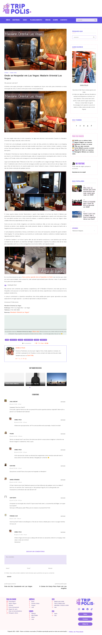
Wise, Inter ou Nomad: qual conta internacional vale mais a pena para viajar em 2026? (89, 191)
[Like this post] (36, 343)
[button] (6, 380)
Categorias (75, 228)
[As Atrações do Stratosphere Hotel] (57, 379)
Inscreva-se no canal (79, 172)
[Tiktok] (91, 126)
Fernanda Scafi (14, 516)
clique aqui (35, 331)
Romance (36, 339)
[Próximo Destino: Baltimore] (14, 379)
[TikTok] (91, 609)
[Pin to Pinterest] (41, 343)
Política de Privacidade (76, 632)
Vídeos (47, 20)
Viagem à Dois (43, 339)
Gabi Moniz (12, 465)
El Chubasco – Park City (33, 383)
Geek (25, 20)
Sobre (55, 20)
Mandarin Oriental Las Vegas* (19, 312)
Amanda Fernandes (15, 479)
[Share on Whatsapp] (44, 343)
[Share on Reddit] (42, 343)
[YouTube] (83, 609)
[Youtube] (88, 126)
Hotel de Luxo (13, 339)
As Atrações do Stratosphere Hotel (56, 383)
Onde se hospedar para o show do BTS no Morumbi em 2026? (89, 204)
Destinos (16, 20)
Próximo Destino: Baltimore (12, 383)
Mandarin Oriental (28, 339)
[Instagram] (80, 126)
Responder (63, 401)
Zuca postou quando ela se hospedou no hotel (37, 277)
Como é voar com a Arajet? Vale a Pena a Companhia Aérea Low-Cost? (89, 216)
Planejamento (36, 20)
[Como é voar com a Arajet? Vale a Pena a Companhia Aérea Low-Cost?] (77, 214)
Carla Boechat (13, 401)
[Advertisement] (64, 7)
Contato (63, 20)
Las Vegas (21, 339)
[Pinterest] (84, 126)
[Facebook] (77, 126)
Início (8, 20)
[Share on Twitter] (39, 343)
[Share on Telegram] (45, 343)
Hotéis (7, 339)
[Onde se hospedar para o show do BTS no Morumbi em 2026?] (77, 202)
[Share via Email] (47, 343)
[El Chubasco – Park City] (35, 379)
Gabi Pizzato (13, 497)
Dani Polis (30, 355)
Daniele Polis (20, 348)
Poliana (12, 433)
